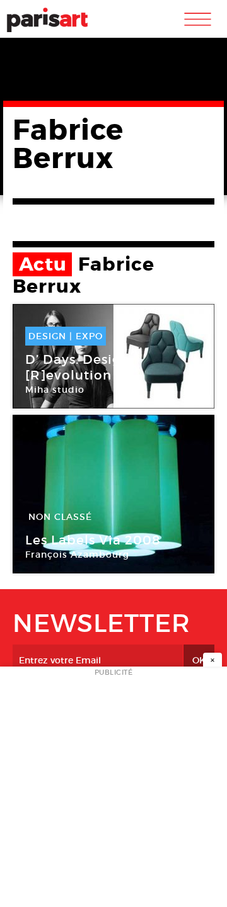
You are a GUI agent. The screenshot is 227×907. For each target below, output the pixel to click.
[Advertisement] (113, 790)
